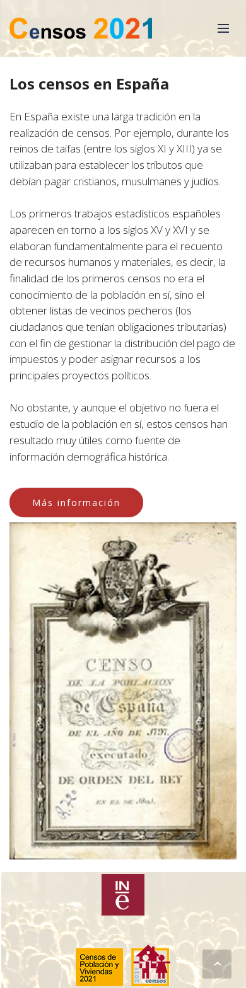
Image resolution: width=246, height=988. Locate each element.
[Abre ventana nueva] (123, 894)
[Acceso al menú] (223, 28)
